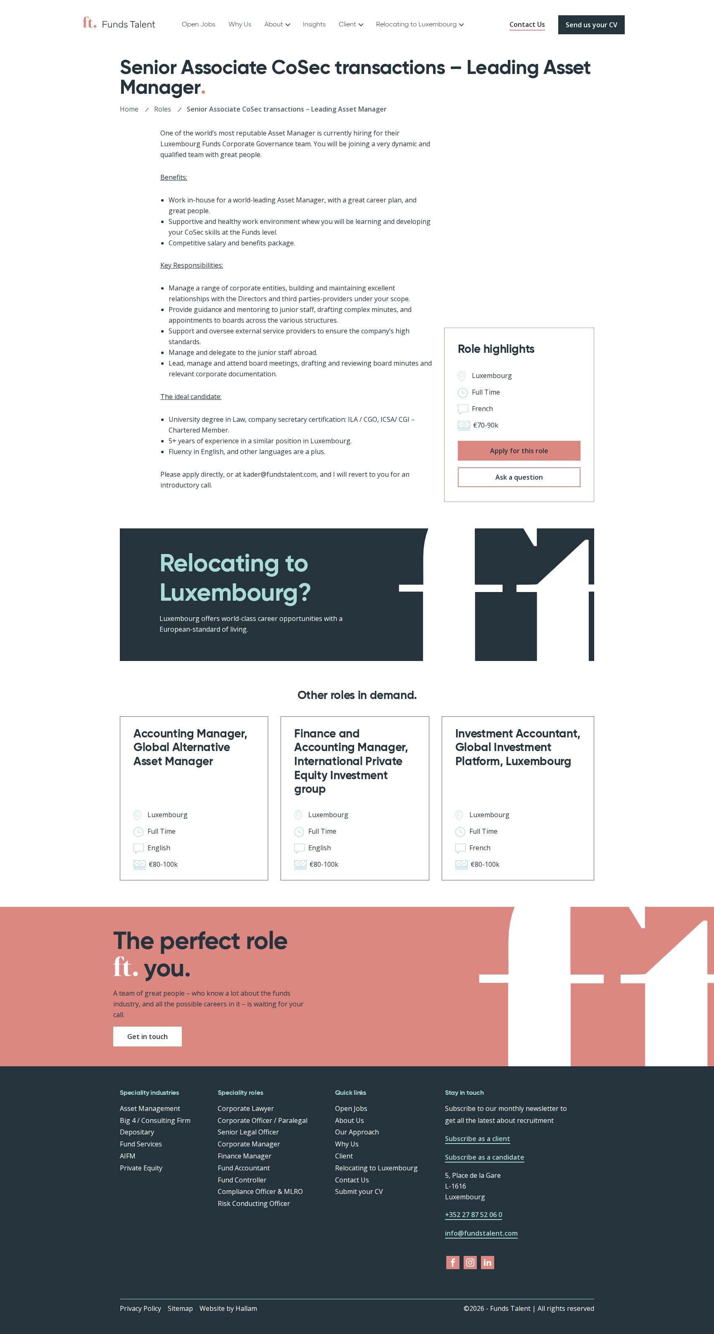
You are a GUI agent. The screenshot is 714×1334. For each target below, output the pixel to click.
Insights (314, 24)
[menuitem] (198, 24)
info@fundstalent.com (481, 1233)
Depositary (137, 1132)
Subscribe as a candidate (484, 1157)
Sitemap (180, 1308)
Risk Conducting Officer (254, 1203)
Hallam (246, 1308)
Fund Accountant (244, 1167)
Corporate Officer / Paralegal (262, 1120)
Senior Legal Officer (248, 1132)
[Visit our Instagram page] (470, 1262)
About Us (349, 1120)
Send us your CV (591, 24)
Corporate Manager (249, 1144)
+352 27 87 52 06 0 (473, 1214)
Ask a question (519, 477)
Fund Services (141, 1144)
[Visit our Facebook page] (452, 1262)
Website (212, 1308)
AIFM (128, 1155)
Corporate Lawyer (246, 1108)
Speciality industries (149, 1092)
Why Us (239, 24)
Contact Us (527, 24)
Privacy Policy (140, 1308)
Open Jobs (198, 24)
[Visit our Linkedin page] (487, 1262)
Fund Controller (242, 1179)
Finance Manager (244, 1155)
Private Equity (141, 1167)
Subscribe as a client (477, 1138)
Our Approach (357, 1132)
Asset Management (150, 1108)
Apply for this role (519, 450)
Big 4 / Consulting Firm (155, 1120)
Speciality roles (240, 1092)
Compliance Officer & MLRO (260, 1191)
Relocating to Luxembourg (416, 24)
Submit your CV (359, 1191)
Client (344, 1155)
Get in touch (147, 1036)
